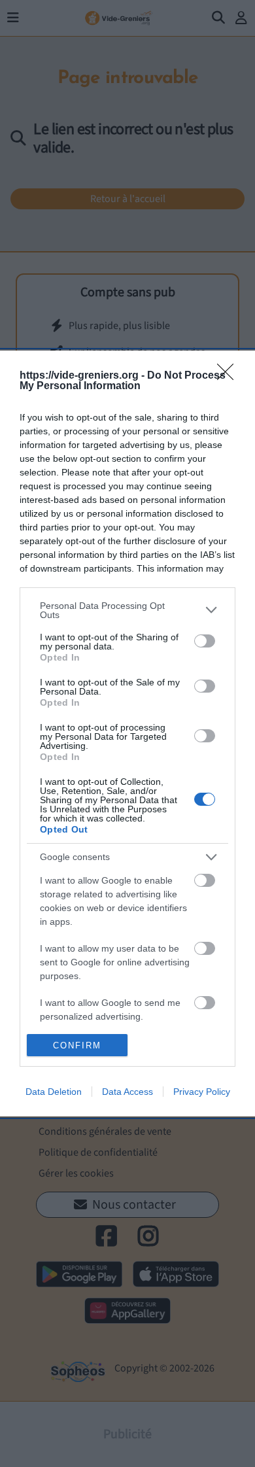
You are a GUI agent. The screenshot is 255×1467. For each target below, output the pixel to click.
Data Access (127, 1091)
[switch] (204, 640)
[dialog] (127, 734)
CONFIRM (77, 1045)
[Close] (229, 376)
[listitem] (127, 610)
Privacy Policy (201, 1091)
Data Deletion (54, 1091)
